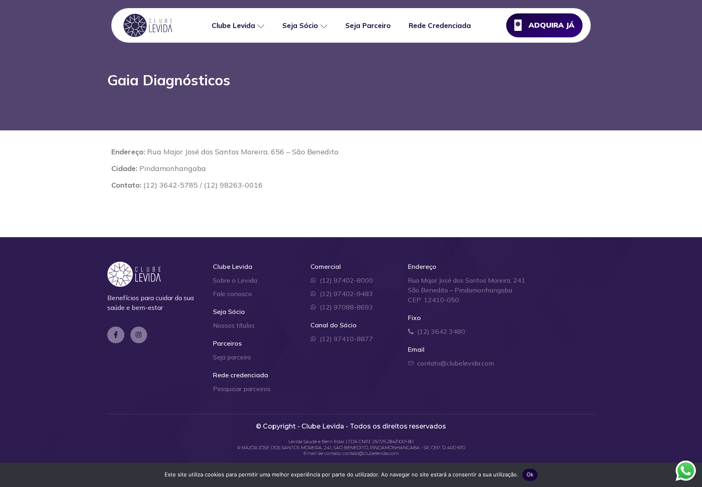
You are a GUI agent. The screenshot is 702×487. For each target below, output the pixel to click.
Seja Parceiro (368, 25)
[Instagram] (138, 335)
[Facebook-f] (115, 335)
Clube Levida (233, 25)
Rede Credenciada (440, 25)
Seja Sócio (300, 25)
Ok (530, 474)
